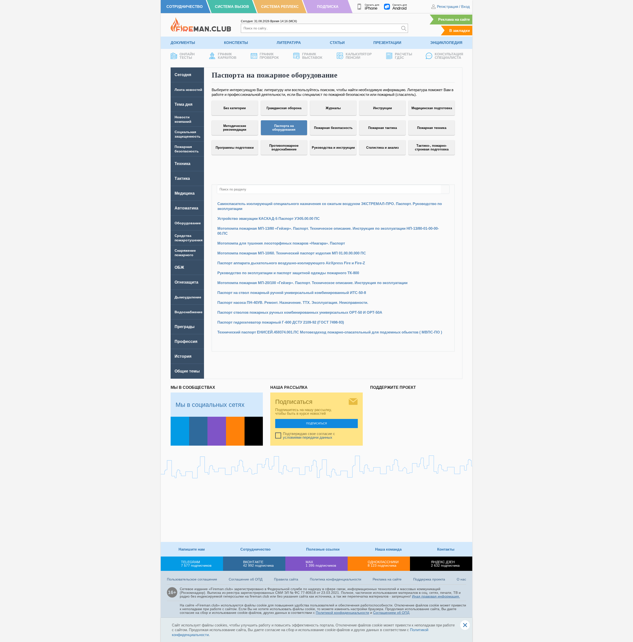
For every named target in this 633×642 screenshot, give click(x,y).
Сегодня (183, 75)
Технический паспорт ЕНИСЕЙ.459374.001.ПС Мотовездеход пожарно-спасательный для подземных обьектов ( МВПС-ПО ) (329, 332)
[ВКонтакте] (198, 431)
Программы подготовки (235, 147)
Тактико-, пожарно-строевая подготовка (432, 147)
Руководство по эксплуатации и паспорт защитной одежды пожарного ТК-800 (288, 273)
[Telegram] (180, 431)
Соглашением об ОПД (391, 613)
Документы (183, 43)
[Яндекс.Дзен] (254, 431)
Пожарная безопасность (333, 128)
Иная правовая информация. (436, 596)
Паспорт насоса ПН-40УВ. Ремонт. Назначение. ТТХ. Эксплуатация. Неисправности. (292, 302)
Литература (289, 43)
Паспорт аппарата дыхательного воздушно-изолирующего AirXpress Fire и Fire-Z (291, 263)
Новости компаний (183, 119)
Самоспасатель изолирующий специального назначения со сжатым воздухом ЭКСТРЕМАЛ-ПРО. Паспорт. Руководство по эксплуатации (329, 206)
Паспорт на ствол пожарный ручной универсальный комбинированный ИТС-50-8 (291, 292)
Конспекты (236, 43)
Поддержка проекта (429, 579)
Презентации (387, 43)
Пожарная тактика (382, 128)
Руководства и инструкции (333, 147)
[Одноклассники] (235, 431)
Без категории (235, 108)
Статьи (337, 43)
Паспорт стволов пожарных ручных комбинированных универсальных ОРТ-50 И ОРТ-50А (299, 312)
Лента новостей (188, 90)
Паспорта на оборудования (283, 127)
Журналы (333, 108)
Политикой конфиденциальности (342, 613)
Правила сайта (286, 579)
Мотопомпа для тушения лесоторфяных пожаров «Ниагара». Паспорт (281, 243)
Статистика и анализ (382, 147)
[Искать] (404, 28)
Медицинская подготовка (431, 108)
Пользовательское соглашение (192, 579)
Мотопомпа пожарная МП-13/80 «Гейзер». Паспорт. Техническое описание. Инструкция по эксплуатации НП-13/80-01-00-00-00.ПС (328, 230)
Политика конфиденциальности (335, 579)
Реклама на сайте (454, 19)
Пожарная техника (431, 128)
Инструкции (382, 108)
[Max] (216, 431)
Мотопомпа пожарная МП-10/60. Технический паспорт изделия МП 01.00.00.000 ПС (291, 253)
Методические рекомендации (234, 127)
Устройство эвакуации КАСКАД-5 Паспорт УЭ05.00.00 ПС (268, 218)
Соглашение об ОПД (245, 579)
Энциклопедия (446, 43)
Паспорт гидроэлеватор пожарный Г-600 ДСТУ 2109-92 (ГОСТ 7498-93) (280, 322)
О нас (461, 579)
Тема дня (183, 104)
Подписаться (316, 423)
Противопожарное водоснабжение (283, 147)
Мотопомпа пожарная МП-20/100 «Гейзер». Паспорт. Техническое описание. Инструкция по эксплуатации (312, 283)
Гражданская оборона (284, 108)
